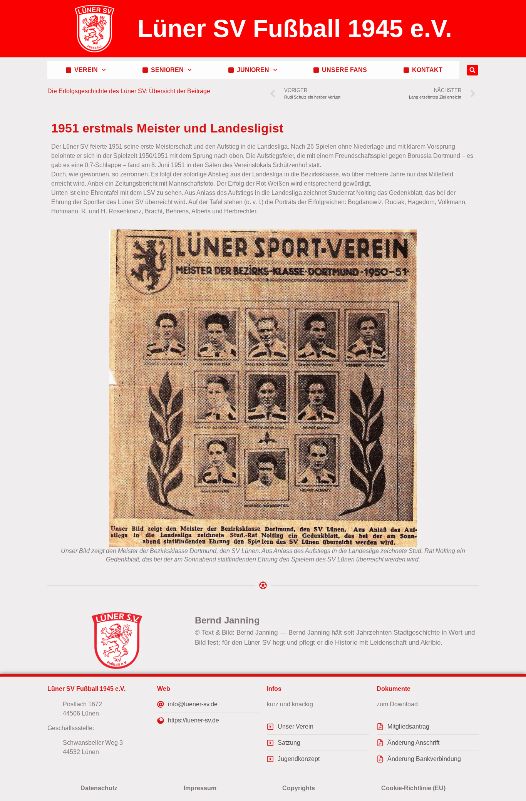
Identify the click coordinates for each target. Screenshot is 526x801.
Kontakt (425, 70)
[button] (472, 70)
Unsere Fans (343, 70)
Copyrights (298, 788)
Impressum (200, 788)
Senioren (166, 70)
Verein (84, 70)
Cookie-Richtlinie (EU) (413, 788)
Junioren (251, 70)
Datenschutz (98, 788)
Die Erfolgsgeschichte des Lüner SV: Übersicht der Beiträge (128, 91)
